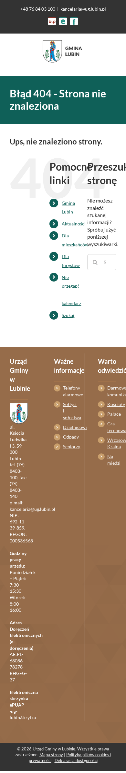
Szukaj (68, 315)
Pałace (111, 414)
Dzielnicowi (67, 427)
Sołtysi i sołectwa (67, 410)
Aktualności (74, 223)
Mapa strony (51, 754)
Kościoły (111, 404)
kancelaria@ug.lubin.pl (83, 9)
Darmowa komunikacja (111, 391)
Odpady (67, 437)
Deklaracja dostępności (76, 760)
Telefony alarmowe (67, 391)
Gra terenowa (111, 427)
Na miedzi (111, 460)
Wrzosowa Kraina (111, 443)
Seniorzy (67, 446)
